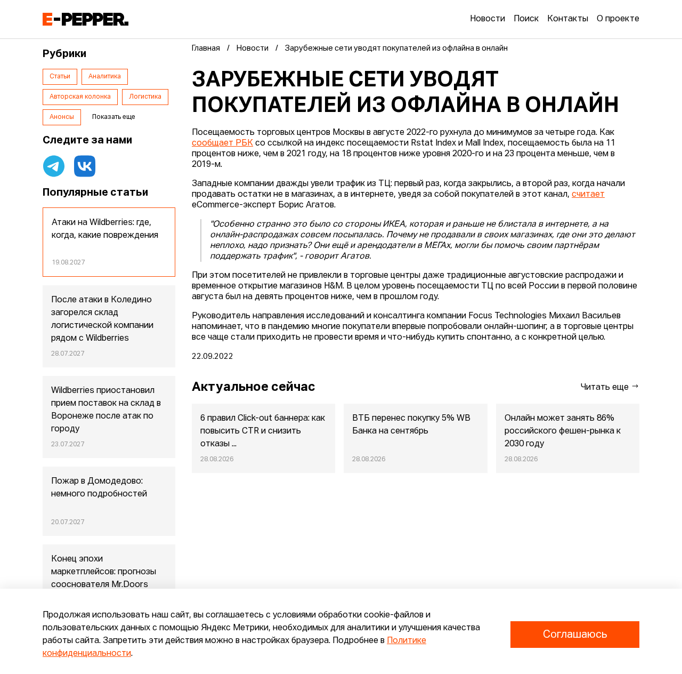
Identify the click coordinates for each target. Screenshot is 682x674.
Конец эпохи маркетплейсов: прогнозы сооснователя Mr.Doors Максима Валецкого (103, 578)
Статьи (60, 77)
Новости (487, 19)
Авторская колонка (80, 97)
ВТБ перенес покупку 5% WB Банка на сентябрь (411, 425)
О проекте (618, 19)
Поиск (526, 19)
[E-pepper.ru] (85, 19)
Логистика (145, 97)
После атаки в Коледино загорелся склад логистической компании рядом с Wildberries (102, 319)
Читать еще (606, 387)
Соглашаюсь (575, 634)
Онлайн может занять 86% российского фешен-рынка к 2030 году (563, 431)
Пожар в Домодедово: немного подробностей (99, 488)
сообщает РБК (222, 143)
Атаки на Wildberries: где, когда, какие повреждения (105, 229)
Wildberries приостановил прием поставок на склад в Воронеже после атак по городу (106, 410)
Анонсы (62, 117)
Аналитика (104, 77)
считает (588, 194)
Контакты (567, 19)
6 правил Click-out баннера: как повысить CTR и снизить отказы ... (262, 431)
